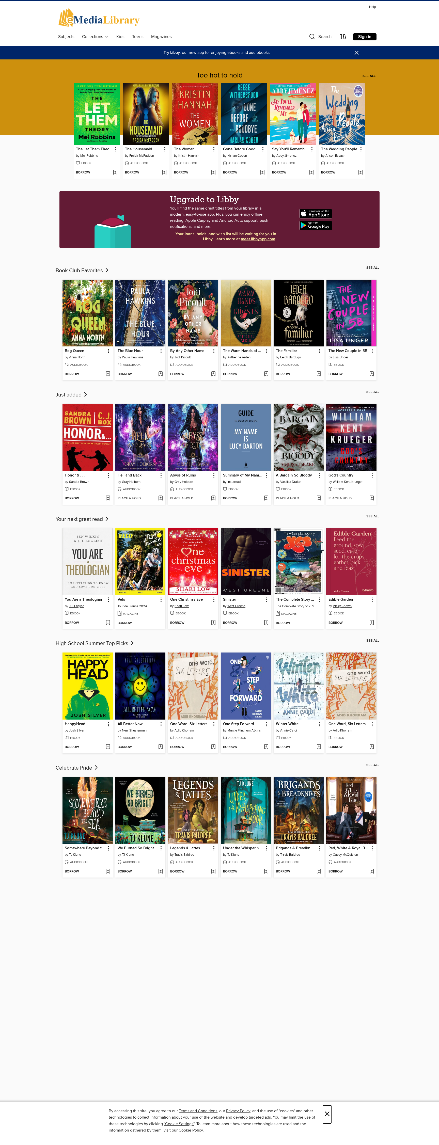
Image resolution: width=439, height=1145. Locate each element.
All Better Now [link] (130, 724)
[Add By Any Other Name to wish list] (213, 374)
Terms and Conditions (198, 1111)
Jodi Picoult (183, 357)
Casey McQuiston (345, 855)
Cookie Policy (191, 1130)
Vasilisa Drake (290, 482)
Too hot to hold (219, 75)
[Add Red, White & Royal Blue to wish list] (371, 871)
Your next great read (80, 519)
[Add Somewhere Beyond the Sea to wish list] (108, 871)
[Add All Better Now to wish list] (160, 747)
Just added (69, 395)
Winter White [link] (287, 724)
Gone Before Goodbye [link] (241, 149)
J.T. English (76, 606)
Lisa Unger (340, 357)
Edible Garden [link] (340, 599)
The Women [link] (184, 149)
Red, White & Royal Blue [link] (348, 848)
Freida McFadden (141, 156)
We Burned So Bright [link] (136, 848)
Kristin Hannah (188, 156)
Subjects (66, 37)
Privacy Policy (238, 1111)
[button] (319, 38)
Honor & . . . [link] (75, 475)
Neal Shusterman (134, 730)
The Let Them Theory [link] (94, 149)
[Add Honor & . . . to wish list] (108, 498)
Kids (120, 37)
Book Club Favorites (80, 270)
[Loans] (343, 38)
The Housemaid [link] (138, 149)
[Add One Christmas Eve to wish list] (213, 623)
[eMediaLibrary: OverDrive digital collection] (100, 18)
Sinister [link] (229, 599)
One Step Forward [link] (238, 724)
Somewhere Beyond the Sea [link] (85, 848)
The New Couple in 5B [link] (347, 351)
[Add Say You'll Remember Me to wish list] (311, 172)
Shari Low (182, 606)
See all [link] (369, 76)
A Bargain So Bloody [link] (294, 475)
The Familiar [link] (286, 351)
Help (372, 7)
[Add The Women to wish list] (213, 172)
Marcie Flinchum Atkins (244, 730)
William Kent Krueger (348, 482)
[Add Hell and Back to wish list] (160, 498)
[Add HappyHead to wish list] (108, 747)
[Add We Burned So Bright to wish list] (160, 871)
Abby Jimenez (286, 156)
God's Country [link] (340, 475)
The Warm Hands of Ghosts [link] (243, 351)
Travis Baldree (184, 855)
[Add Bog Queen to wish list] (108, 374)
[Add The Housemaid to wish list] (164, 172)
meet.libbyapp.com (258, 239)
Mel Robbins (89, 156)
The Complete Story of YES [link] (296, 599)
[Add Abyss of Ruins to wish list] (213, 498)
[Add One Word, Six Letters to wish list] (213, 747)
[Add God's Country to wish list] (371, 498)
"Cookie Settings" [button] (179, 1123)
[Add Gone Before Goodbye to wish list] (262, 172)
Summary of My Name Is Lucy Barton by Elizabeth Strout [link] (243, 475)
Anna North (77, 357)
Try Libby (172, 52)
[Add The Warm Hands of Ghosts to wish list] (266, 374)
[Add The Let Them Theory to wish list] (115, 172)
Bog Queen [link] (74, 351)
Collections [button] (93, 37)
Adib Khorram (184, 730)
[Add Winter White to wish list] (319, 747)
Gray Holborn (131, 482)
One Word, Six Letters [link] (188, 724)
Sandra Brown (79, 482)
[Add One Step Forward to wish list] (266, 747)
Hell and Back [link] (130, 475)
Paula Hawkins (132, 357)
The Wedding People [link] (339, 149)
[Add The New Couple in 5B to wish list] (371, 374)
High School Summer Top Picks (93, 643)
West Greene (236, 606)
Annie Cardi (288, 730)
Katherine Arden (238, 357)
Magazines (161, 37)
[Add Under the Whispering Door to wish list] (266, 871)
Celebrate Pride (74, 768)
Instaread (234, 482)
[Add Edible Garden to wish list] (371, 623)
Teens (138, 37)
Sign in (364, 37)
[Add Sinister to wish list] (266, 623)
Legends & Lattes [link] (185, 848)
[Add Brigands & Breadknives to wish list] (319, 871)
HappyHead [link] (75, 724)
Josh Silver (76, 730)
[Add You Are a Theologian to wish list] (108, 623)
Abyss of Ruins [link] (183, 475)
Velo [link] (121, 599)
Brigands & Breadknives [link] (296, 848)
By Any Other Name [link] (187, 351)
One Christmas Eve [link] (186, 599)
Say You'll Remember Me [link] (290, 149)
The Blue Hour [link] (130, 351)
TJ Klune (75, 855)
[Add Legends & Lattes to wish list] (213, 871)
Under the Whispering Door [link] (243, 848)
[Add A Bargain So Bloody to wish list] (319, 498)
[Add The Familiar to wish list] (319, 374)
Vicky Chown (342, 606)
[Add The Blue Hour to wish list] (160, 374)
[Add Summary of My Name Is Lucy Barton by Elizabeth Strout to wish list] (266, 498)
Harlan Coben (237, 156)
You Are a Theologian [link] (83, 599)
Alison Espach (335, 156)
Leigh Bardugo (290, 357)
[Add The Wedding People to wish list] (360, 172)
